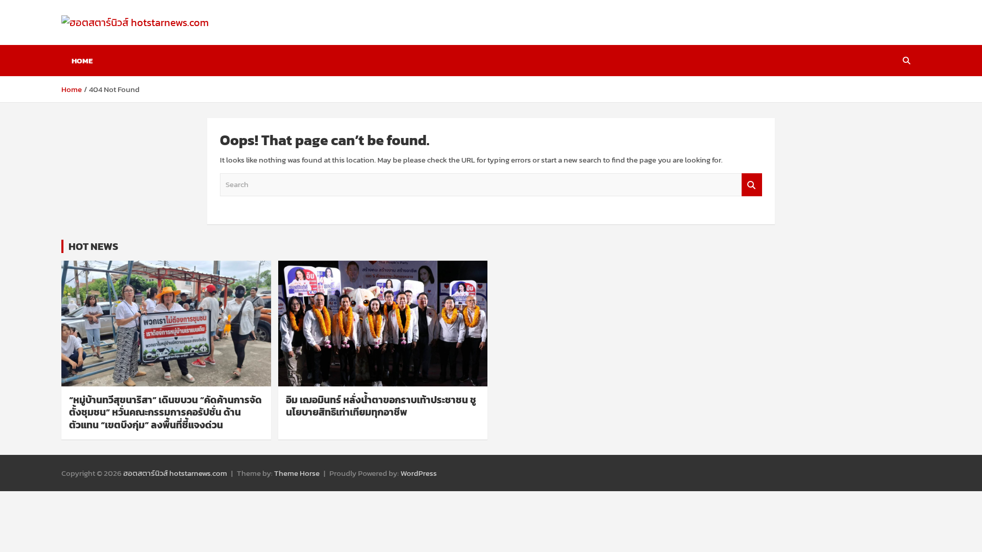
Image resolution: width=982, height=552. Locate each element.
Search (752, 184)
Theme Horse (297, 473)
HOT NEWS (93, 246)
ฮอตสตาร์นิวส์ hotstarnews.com (175, 473)
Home (82, 60)
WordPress (418, 473)
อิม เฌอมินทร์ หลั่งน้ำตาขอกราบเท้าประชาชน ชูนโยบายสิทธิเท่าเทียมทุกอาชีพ (381, 406)
